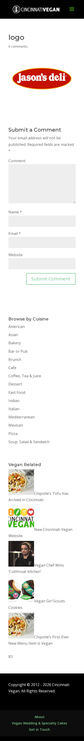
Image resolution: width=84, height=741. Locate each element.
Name (15, 212)
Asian (13, 334)
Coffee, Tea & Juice (24, 375)
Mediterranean (21, 417)
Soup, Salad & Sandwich (28, 441)
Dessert (15, 384)
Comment (16, 160)
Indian (13, 400)
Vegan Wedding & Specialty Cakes (39, 723)
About (40, 717)
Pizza (13, 433)
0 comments (18, 46)
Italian (13, 408)
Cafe (12, 367)
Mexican (15, 425)
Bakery (14, 342)
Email (14, 233)
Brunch (14, 359)
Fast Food (16, 392)
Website (15, 254)
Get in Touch (39, 729)
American (16, 326)
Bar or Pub (18, 351)
